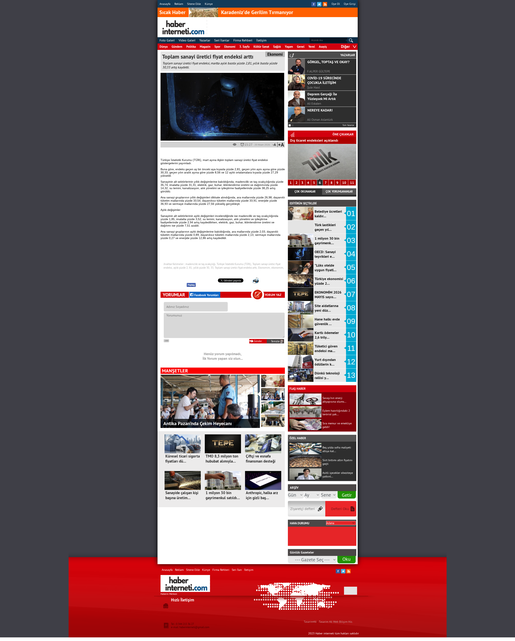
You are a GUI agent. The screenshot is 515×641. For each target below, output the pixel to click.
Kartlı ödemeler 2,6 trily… (327, 335)
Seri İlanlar (221, 40)
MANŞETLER (175, 371)
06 (351, 281)
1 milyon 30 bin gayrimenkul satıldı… (223, 495)
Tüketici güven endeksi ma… (326, 348)
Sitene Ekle (194, 4)
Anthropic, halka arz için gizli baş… (262, 495)
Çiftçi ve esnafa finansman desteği (260, 459)
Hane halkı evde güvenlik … (327, 321)
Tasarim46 (310, 621)
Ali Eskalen (314, 103)
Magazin (205, 46)
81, (191, 267)
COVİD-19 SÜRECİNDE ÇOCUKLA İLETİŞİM (324, 80)
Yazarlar (204, 40)
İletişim (261, 40)
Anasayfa (165, 4)
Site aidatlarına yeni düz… (326, 308)
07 (351, 294)
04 (351, 254)
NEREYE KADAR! (320, 110)
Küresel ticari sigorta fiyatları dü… (182, 459)
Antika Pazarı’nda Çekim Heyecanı (197, 423)
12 (351, 362)
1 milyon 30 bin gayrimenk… (327, 240)
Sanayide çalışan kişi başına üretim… (181, 495)
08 (351, 308)
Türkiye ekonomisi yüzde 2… (329, 281)
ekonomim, (277, 267)
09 (351, 321)
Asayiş (323, 46)
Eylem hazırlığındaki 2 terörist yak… (336, 412)
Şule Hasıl (313, 87)
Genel (300, 46)
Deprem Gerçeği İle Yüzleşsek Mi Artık (322, 96)
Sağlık (277, 46)
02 (351, 227)
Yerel (311, 46)
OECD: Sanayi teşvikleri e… (325, 254)
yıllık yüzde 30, (201, 267)
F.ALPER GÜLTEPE (318, 71)
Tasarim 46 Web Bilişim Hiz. (336, 621)
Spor (217, 46)
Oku (346, 559)
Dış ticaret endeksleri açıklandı (314, 140)
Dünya (164, 46)
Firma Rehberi (242, 40)
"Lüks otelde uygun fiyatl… (326, 267)
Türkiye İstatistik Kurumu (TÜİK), (234, 264)
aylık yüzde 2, (180, 267)
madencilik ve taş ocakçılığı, (200, 264)
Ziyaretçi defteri (302, 508)
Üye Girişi (350, 4)
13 (351, 375)
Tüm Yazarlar (348, 125)
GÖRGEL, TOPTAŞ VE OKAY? (328, 62)
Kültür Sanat (261, 46)
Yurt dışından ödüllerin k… (325, 362)
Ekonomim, (264, 267)
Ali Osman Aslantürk (320, 120)
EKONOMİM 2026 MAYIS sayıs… (328, 294)
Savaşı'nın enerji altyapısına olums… (334, 399)
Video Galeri (187, 40)
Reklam (178, 4)
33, (212, 267)
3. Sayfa (244, 46)
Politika (191, 46)
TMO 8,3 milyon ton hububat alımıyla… (222, 459)
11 (352, 182)
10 (344, 182)
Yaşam (289, 46)
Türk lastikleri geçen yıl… (325, 227)
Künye (209, 4)
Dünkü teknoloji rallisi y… (327, 375)
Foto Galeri (167, 40)
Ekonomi (229, 46)
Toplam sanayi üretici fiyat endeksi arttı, (236, 267)
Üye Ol (336, 4)
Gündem (177, 46)
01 (351, 213)
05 (351, 267)
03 (351, 240)
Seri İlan (237, 570)
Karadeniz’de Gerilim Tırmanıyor (257, 12)
